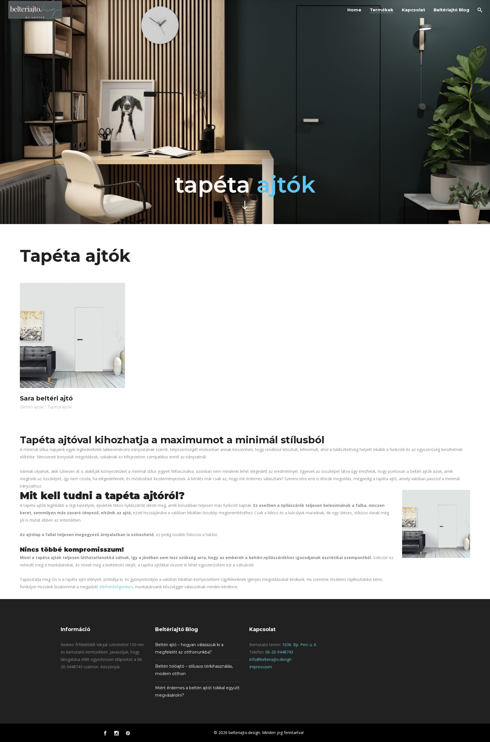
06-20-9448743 (279, 652)
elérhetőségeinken (116, 586)
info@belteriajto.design (270, 659)
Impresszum (260, 666)
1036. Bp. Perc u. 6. (299, 644)
